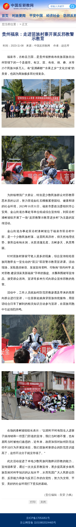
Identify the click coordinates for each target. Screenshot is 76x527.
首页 (5, 15)
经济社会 (53, 15)
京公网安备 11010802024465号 (38, 522)
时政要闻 (19, 15)
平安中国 (36, 15)
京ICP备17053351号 (38, 518)
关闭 (43, 502)
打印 (33, 502)
